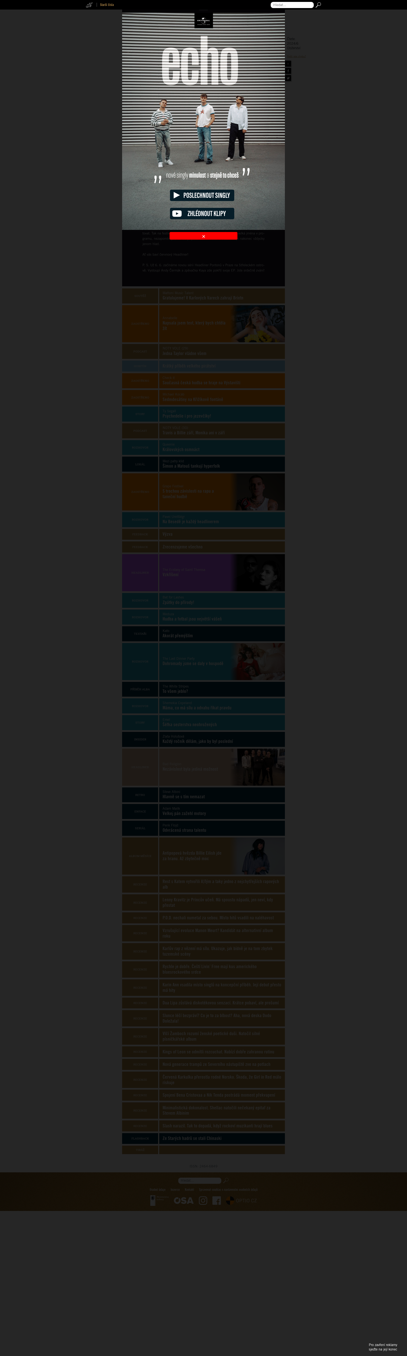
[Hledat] (317, 5)
